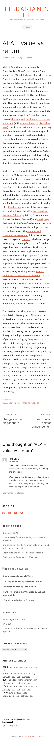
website (35, 403)
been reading (19, 569)
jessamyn (27, 58)
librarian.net (27, 12)
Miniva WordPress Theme (32, 736)
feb (15, 667)
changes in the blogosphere (12, 419)
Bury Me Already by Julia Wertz (18, 576)
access (12, 403)
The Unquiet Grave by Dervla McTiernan (22, 581)
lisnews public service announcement (41, 421)
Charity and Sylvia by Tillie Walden (19, 586)
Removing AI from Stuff (14, 619)
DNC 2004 (8, 624)
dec (28, 676)
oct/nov (24, 696)
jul (4, 670)
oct (18, 676)
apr (25, 667)
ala (12, 400)
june (25, 692)
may (31, 667)
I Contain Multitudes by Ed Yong (18, 600)
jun (36, 667)
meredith (26, 403)
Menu (28, 27)
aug (8, 676)
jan (10, 667)
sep (13, 676)
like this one (14, 207)
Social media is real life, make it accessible (23, 552)
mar (20, 667)
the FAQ (26, 239)
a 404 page (43, 219)
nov (23, 676)
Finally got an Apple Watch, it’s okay (20, 557)
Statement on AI (10, 533)
